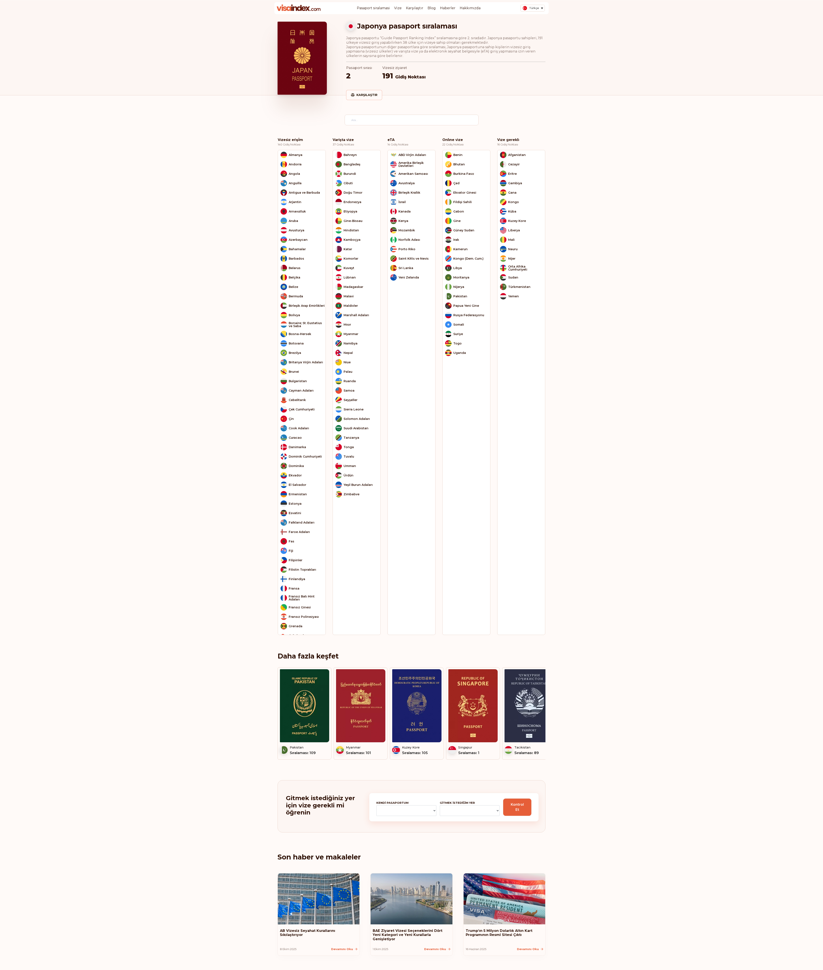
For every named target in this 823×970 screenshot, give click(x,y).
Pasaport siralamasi (373, 8)
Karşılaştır (414, 8)
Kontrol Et (517, 807)
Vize (398, 8)
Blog (432, 8)
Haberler (447, 8)
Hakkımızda (470, 8)
